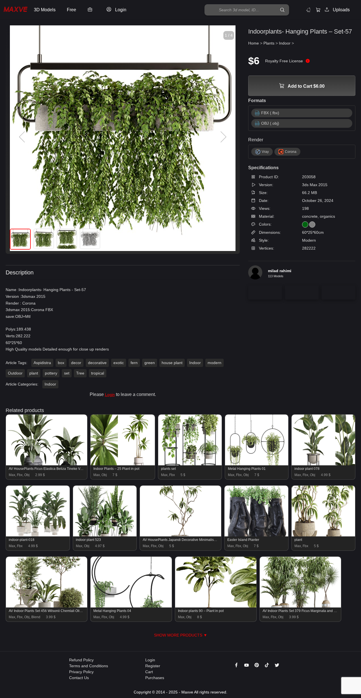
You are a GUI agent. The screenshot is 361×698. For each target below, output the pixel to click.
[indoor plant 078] (323, 464)
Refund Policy (81, 660)
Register (152, 666)
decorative (97, 362)
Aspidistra (42, 362)
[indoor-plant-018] (38, 535)
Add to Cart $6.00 (306, 86)
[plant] (323, 535)
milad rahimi (279, 270)
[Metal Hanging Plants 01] (257, 464)
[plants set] (190, 464)
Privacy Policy (81, 672)
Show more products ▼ (180, 635)
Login (110, 394)
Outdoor (15, 373)
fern (134, 362)
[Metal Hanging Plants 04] (131, 606)
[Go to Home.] (15, 10)
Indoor (195, 362)
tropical (97, 373)
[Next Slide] (223, 137)
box (61, 362)
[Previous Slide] (22, 137)
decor (76, 362)
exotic (118, 362)
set (66, 373)
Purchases (154, 677)
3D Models (45, 9)
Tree (80, 373)
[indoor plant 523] (105, 535)
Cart (149, 672)
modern (214, 362)
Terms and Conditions (88, 666)
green (149, 362)
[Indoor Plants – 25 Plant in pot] (123, 464)
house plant (172, 362)
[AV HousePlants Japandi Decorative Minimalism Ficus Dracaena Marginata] (180, 535)
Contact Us (79, 677)
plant (33, 373)
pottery (51, 373)
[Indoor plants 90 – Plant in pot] (215, 606)
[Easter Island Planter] (256, 535)
